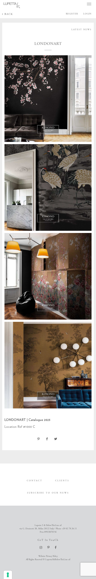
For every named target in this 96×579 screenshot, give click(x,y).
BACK (8, 14)
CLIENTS (62, 480)
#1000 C (29, 426)
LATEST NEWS (81, 29)
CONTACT (34, 480)
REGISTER (72, 13)
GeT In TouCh (48, 540)
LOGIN (87, 13)
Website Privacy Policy (48, 556)
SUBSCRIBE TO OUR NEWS (48, 492)
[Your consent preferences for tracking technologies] (8, 575)
